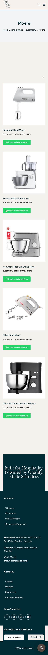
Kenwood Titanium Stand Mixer (19, 266)
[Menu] (44, 4)
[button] (41, 648)
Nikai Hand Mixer (11, 335)
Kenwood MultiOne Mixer (16, 198)
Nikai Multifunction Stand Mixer (19, 403)
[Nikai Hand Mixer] (24, 309)
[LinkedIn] (14, 617)
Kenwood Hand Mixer (14, 130)
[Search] (39, 5)
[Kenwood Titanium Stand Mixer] (24, 241)
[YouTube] (28, 617)
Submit (34, 637)
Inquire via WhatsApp (18, 142)
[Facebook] (7, 617)
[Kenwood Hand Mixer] (24, 104)
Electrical (8, 134)
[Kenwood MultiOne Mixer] (24, 172)
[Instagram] (21, 617)
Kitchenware (19, 134)
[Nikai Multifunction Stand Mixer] (24, 378)
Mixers (29, 134)
